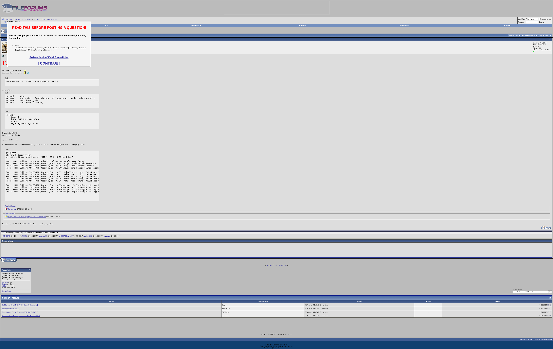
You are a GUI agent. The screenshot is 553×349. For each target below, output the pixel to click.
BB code (5, 282)
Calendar (302, 25)
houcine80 (43, 236)
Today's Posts (404, 25)
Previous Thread (271, 265)
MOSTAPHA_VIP (66, 236)
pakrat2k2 (88, 236)
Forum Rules (6, 291)
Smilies (4, 284)
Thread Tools (513, 35)
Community (195, 25)
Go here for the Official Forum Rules (49, 57)
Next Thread (283, 265)
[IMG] (4, 286)
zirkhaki (107, 236)
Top (550, 339)
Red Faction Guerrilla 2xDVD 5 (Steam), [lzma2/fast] (20, 305)
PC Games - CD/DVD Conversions (45, 19)
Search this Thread (528, 35)
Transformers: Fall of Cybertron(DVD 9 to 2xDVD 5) (20, 312)
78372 (24, 236)
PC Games (28, 19)
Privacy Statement (541, 339)
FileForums (8, 19)
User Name (521, 19)
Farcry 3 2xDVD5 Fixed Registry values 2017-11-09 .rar (27, 216)
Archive (530, 339)
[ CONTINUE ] (49, 63)
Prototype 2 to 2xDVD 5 (10, 308)
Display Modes (544, 35)
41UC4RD (6, 236)
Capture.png (12, 209)
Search (506, 25)
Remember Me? (546, 19)
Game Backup (18, 19)
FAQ (106, 25)
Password (521, 22)
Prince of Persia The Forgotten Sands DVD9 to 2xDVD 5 (21, 316)
